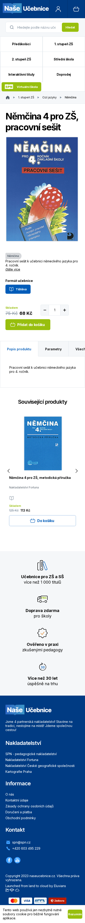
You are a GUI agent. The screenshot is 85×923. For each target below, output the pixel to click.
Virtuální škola (27, 87)
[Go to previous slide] (8, 471)
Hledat (70, 27)
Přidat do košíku (31, 324)
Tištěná (21, 289)
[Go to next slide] (76, 471)
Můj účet (58, 9)
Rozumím (75, 914)
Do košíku (45, 520)
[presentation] (38, 27)
